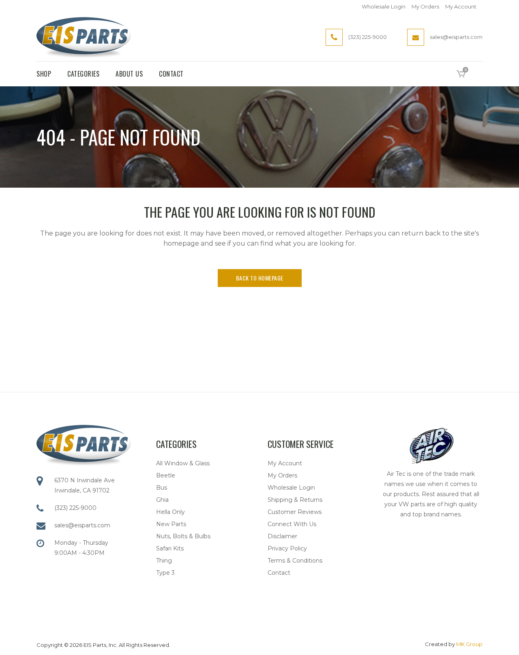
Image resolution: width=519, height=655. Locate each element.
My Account (460, 6)
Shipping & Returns (295, 499)
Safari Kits (170, 548)
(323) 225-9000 (75, 508)
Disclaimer (282, 536)
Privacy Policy (287, 548)
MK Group (469, 644)
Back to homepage (259, 278)
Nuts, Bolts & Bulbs (183, 536)
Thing (164, 560)
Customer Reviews (295, 512)
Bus (161, 487)
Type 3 (165, 572)
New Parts (171, 524)
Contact (279, 572)
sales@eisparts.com (82, 525)
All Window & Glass (183, 463)
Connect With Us (292, 524)
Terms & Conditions (295, 560)
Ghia (162, 499)
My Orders (425, 6)
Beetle (165, 475)
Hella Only (170, 512)
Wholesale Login (383, 6)
